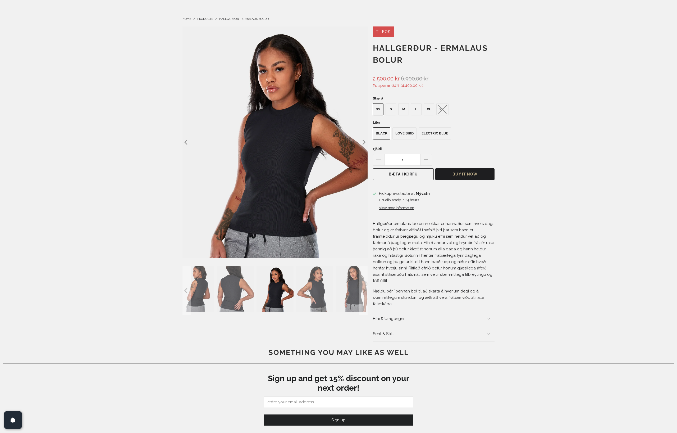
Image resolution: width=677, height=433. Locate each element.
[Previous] (186, 142)
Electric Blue (435, 133)
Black (381, 133)
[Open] (13, 420)
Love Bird (404, 133)
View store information (396, 208)
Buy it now (465, 174)
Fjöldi (377, 149)
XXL (442, 109)
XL (429, 109)
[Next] (363, 142)
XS (378, 109)
